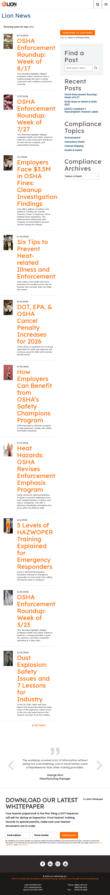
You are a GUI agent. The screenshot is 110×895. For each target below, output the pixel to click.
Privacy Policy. (83, 38)
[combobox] (81, 176)
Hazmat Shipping (74, 145)
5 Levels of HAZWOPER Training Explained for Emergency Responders (35, 545)
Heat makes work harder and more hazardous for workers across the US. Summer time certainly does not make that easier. (34, 286)
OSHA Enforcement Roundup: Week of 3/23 (36, 610)
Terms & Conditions (19, 879)
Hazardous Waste (74, 141)
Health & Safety (73, 150)
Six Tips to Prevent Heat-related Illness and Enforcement (36, 259)
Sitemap (95, 879)
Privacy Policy (22, 845)
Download (69, 835)
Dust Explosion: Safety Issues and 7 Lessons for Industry (33, 678)
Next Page (39, 725)
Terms (70, 38)
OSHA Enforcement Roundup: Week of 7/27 (36, 115)
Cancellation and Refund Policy (43, 879)
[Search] (98, 4)
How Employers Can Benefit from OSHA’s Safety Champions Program (34, 396)
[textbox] (81, 176)
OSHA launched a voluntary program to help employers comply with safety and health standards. (34, 428)
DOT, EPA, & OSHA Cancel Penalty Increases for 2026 (34, 324)
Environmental (72, 137)
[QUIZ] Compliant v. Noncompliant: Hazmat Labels (81, 110)
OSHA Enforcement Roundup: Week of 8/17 (36, 54)
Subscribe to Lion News (77, 32)
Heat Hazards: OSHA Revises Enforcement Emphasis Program (36, 468)
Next (99, 764)
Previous (10, 764)
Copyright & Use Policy (67, 879)
